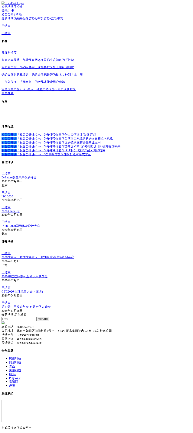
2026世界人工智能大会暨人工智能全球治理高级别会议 (38, 257)
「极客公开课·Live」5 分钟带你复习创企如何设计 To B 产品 (56, 134)
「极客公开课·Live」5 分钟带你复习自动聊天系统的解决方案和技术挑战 (65, 138)
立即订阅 (43, 319)
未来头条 (22, 18)
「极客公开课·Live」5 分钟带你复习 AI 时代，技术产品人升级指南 (61, 150)
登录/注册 (8, 10)
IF (15, 18)
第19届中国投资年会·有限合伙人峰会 (26, 306)
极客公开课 (35, 18)
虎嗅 (12, 385)
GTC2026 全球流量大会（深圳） (23, 291)
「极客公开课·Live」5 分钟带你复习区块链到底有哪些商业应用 (59, 142)
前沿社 (18, 6)
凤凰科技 (15, 370)
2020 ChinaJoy (11, 211)
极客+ (47, 18)
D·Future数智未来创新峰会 (19, 177)
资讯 (5, 6)
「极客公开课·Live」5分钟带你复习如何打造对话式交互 (54, 154)
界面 (12, 366)
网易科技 (15, 362)
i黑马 (12, 374)
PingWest (14, 378)
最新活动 (8, 18)
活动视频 (57, 18)
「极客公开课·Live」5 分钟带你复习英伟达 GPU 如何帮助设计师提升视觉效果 (68, 146)
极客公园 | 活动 (12, 14)
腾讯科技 (15, 358)
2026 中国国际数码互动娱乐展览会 (24, 276)
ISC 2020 (7, 196)
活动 (11, 6)
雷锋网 (13, 381)
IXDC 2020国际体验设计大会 (21, 225)
